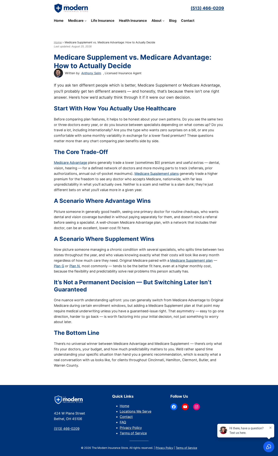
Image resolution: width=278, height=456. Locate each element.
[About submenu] (163, 21)
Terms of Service (133, 433)
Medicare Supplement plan (191, 260)
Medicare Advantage (70, 163)
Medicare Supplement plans (156, 174)
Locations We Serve (135, 411)
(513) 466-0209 (207, 8)
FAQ (123, 422)
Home (58, 42)
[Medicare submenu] (86, 21)
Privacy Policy (131, 428)
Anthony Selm (91, 73)
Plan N (74, 266)
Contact (126, 417)
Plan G (59, 266)
